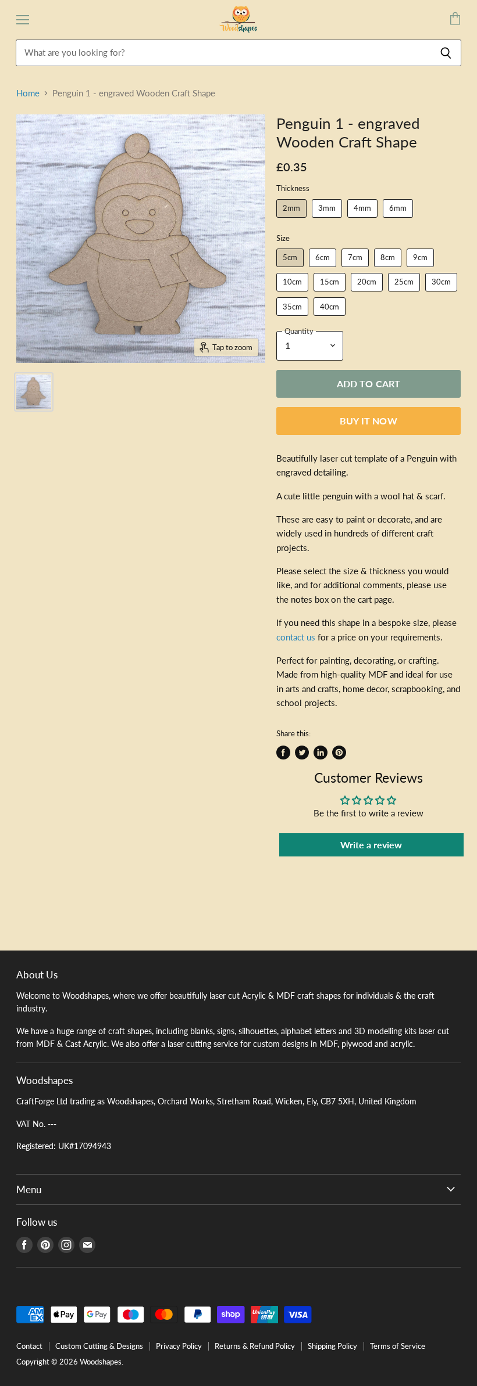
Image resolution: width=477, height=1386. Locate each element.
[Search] (445, 52)
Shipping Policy (332, 1346)
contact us (295, 637)
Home (28, 93)
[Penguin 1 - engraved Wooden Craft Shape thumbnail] (33, 392)
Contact (29, 1346)
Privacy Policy (179, 1346)
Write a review (371, 844)
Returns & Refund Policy (255, 1346)
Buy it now (368, 420)
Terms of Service (397, 1346)
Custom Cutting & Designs (99, 1346)
